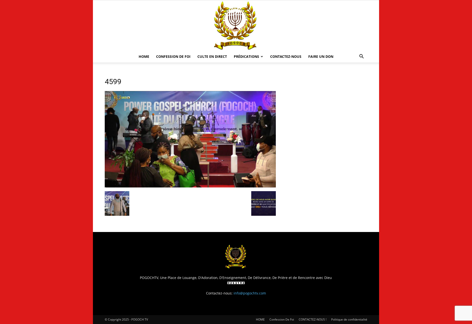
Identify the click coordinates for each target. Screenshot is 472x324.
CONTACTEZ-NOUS (285, 56)
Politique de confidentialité (349, 319)
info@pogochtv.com (250, 293)
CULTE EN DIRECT (212, 56)
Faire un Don (320, 56)
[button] (361, 57)
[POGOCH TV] (236, 25)
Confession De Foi (173, 56)
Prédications (246, 56)
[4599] (190, 186)
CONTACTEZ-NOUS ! (312, 319)
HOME (144, 56)
